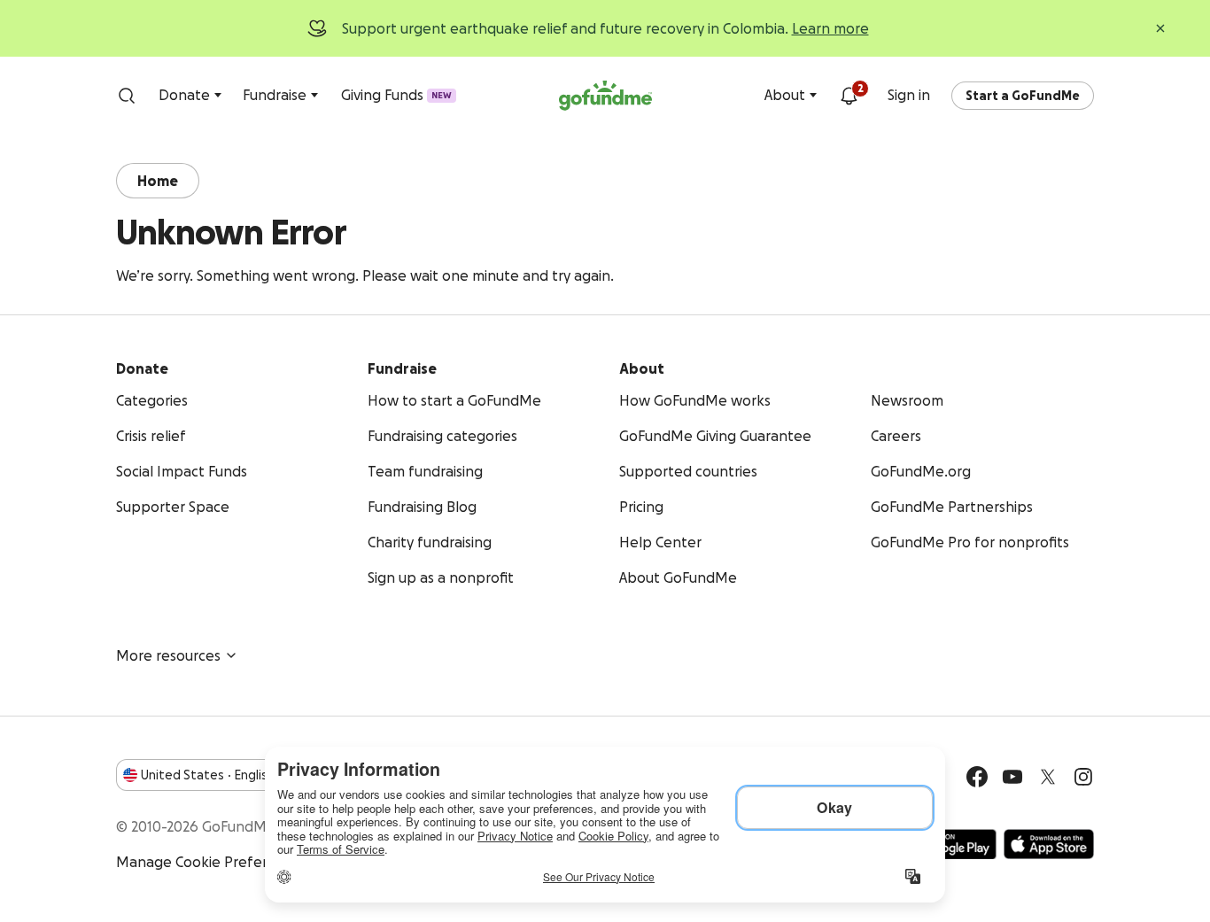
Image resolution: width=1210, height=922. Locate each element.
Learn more (830, 28)
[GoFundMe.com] (605, 96)
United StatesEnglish (208, 775)
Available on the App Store (1049, 844)
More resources (168, 655)
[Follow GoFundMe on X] (1048, 776)
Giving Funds (396, 95)
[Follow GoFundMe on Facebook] (977, 776)
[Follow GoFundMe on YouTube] (1012, 776)
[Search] (126, 95)
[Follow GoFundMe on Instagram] (1083, 776)
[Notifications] (848, 95)
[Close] (1160, 28)
